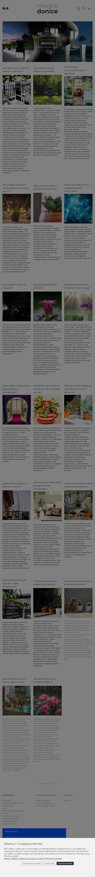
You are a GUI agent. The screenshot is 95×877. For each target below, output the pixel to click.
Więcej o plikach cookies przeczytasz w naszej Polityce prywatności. (33, 858)
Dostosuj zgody (49, 863)
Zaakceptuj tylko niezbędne (32, 863)
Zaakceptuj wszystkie (65, 863)
